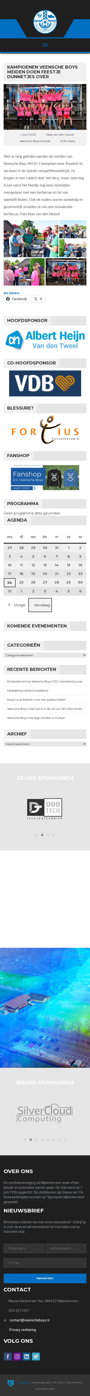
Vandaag (42, 605)
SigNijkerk (23, 1382)
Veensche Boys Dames (35, 141)
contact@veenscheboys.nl (29, 1320)
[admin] (39, 5)
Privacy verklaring (22, 1330)
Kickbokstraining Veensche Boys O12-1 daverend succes (44, 681)
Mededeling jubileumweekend (27, 690)
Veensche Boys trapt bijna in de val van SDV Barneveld (44, 708)
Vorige (19, 605)
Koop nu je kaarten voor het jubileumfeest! (36, 699)
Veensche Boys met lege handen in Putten (36, 718)
